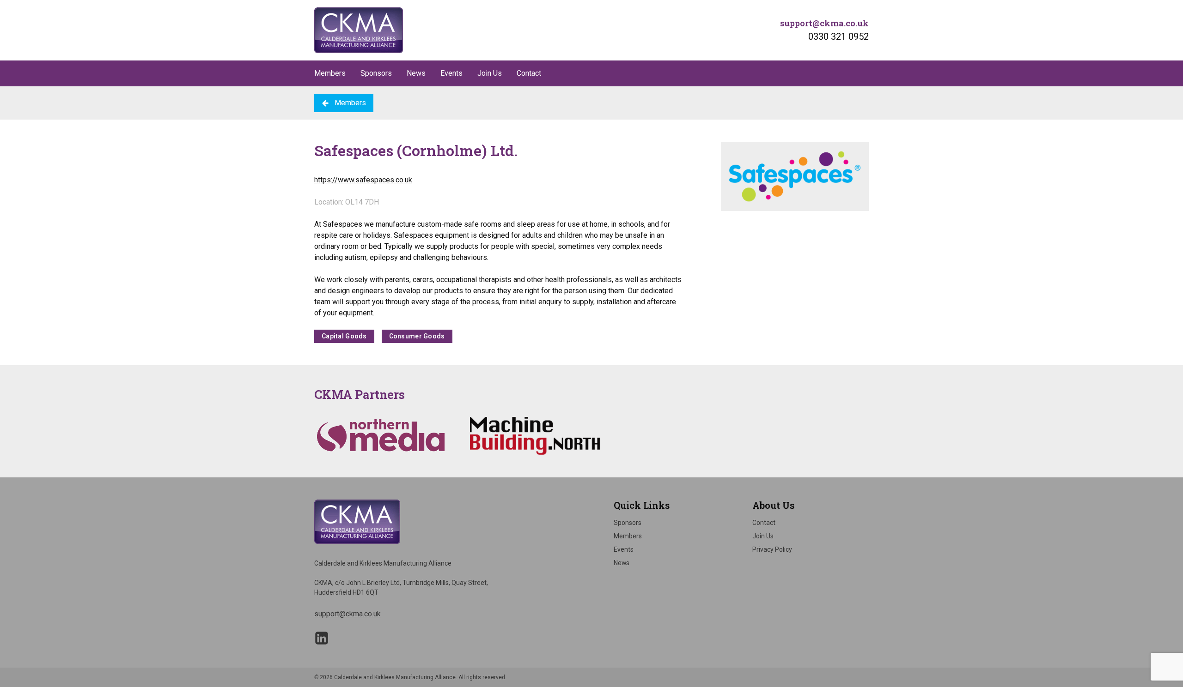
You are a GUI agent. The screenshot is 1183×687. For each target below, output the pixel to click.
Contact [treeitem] (763, 522)
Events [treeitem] (624, 549)
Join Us (489, 73)
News (416, 73)
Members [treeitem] (628, 536)
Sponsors (376, 73)
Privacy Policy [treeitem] (772, 549)
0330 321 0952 (838, 36)
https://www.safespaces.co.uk (363, 179)
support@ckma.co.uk (824, 23)
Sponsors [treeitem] (627, 522)
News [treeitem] (621, 562)
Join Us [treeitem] (763, 536)
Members (330, 73)
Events (451, 73)
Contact (529, 73)
